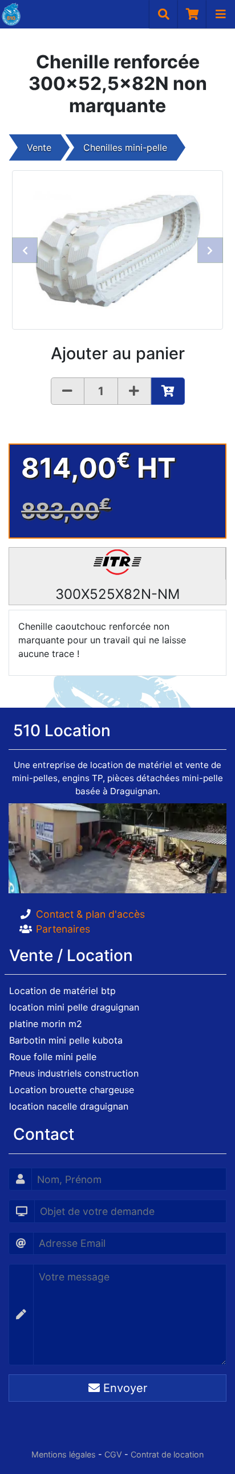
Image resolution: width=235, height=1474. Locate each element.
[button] (25, 250)
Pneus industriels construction (74, 1073)
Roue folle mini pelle (52, 1056)
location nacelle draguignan (68, 1106)
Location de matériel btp (62, 990)
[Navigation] (220, 14)
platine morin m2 (45, 1023)
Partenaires (63, 929)
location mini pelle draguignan (74, 1007)
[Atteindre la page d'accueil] (10, 14)
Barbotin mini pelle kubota (66, 1040)
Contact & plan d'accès (90, 914)
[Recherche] (163, 14)
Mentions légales (63, 1454)
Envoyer (123, 1388)
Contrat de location (167, 1454)
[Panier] (192, 14)
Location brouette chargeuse (71, 1089)
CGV (113, 1454)
